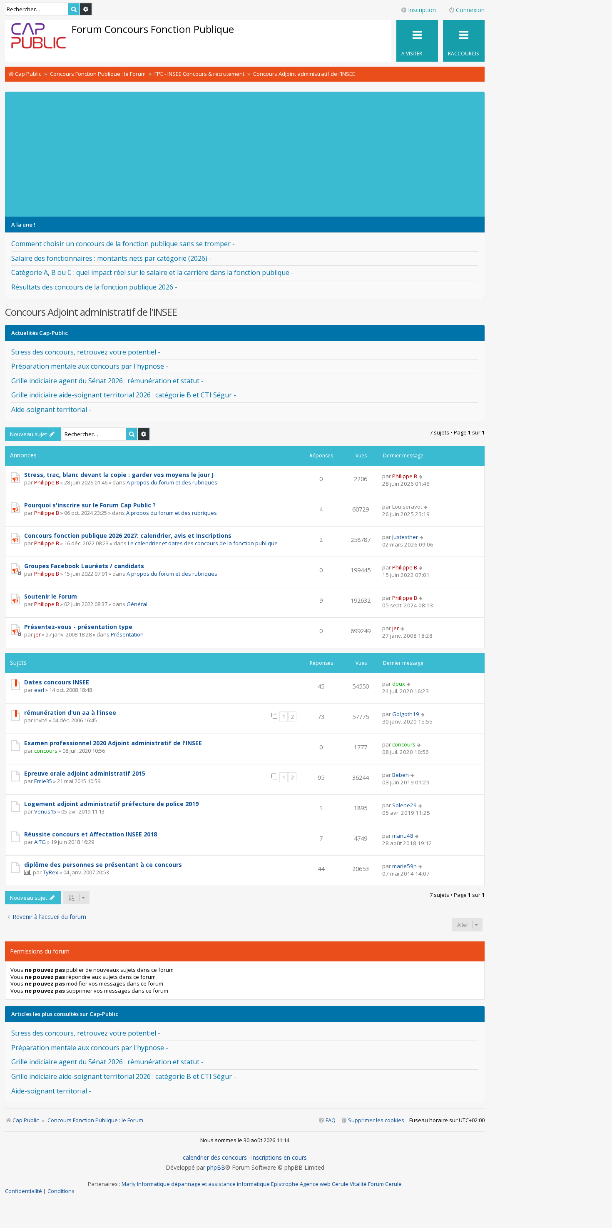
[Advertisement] (255, 154)
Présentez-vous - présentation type (78, 627)
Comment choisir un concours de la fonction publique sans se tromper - (123, 243)
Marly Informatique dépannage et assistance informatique (196, 1184)
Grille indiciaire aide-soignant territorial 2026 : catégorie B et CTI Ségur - (123, 394)
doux (398, 683)
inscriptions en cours (279, 1157)
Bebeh (400, 775)
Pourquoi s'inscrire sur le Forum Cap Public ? (90, 505)
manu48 (402, 835)
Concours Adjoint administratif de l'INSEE (91, 312)
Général (137, 604)
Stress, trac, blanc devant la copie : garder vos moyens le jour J (119, 475)
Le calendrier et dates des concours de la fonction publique (203, 543)
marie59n (404, 866)
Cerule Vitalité (349, 1184)
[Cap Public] (38, 37)
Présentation (127, 634)
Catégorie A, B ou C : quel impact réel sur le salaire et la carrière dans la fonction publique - (152, 272)
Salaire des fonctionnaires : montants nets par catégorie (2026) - (111, 258)
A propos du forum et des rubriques (172, 482)
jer (37, 634)
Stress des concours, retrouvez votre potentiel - (85, 352)
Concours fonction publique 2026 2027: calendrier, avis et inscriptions (127, 535)
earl (39, 690)
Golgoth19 (405, 714)
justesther (405, 537)
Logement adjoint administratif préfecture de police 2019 (111, 804)
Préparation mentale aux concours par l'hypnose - (89, 366)
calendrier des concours (215, 1157)
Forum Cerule (385, 1184)
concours (45, 750)
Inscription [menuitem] (422, 10)
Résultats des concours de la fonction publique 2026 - (94, 287)
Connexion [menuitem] (470, 10)
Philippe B (46, 482)
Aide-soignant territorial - (51, 409)
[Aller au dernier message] (421, 476)
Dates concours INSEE (56, 682)
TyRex (50, 872)
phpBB (216, 1167)
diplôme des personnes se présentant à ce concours (103, 865)
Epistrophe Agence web (301, 1184)
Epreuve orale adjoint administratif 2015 (84, 773)
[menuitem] (372, 1120)
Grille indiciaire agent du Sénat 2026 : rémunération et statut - (107, 380)
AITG (40, 842)
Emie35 (43, 781)
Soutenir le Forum (50, 596)
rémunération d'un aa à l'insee (70, 712)
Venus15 (45, 811)
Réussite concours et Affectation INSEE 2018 (90, 834)
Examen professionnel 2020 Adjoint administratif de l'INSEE (113, 743)
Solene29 (404, 805)
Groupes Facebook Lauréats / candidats (84, 566)
